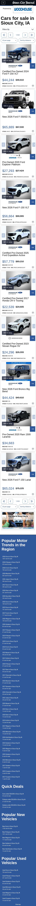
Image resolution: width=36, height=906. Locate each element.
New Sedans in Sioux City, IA (10, 844)
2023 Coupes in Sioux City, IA (11, 772)
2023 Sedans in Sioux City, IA (11, 744)
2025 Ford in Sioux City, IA (10, 642)
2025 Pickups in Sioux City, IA (11, 665)
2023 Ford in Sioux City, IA (10, 648)
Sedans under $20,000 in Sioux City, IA (13, 806)
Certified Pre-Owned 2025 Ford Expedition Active (15, 254)
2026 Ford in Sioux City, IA (10, 569)
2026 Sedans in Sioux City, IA (11, 625)
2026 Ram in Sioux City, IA (10, 591)
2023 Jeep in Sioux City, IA (10, 699)
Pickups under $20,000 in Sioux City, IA (13, 800)
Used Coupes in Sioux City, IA (11, 899)
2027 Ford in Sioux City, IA (10, 614)
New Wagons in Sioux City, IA (11, 838)
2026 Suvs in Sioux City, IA (10, 557)
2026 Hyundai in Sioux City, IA (11, 597)
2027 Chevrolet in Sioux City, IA (11, 676)
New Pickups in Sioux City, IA (10, 833)
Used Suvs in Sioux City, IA (10, 871)
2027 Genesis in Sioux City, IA (11, 687)
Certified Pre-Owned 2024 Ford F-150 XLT (15, 72)
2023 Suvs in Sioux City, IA (10, 608)
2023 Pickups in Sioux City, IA (11, 636)
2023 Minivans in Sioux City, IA (11, 761)
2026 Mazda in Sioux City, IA (10, 574)
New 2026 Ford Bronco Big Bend (16, 390)
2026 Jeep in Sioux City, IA (10, 580)
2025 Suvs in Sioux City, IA (10, 603)
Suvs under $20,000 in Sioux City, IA (13, 795)
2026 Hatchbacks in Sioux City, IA (12, 738)
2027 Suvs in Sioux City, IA (10, 586)
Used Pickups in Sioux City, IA (11, 877)
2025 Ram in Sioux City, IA (10, 716)
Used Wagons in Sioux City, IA (11, 894)
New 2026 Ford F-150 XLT (15, 207)
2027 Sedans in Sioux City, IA (11, 766)
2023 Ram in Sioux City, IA (10, 710)
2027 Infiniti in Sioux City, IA (10, 659)
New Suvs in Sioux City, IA (10, 827)
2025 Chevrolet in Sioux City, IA (11, 693)
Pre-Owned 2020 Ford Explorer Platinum (13, 163)
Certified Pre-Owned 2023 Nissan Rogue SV (15, 345)
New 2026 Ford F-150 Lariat (16, 480)
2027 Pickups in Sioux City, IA (11, 631)
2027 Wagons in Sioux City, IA (11, 727)
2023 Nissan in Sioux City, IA (10, 653)
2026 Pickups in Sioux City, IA (11, 563)
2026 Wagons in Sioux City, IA (11, 620)
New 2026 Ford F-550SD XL (16, 117)
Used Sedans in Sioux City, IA (11, 882)
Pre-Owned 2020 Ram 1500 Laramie (16, 435)
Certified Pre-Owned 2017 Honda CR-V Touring (15, 299)
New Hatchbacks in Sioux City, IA (12, 850)
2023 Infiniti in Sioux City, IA (10, 721)
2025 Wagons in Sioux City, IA (11, 749)
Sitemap (18, 904)
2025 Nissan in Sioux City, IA (10, 704)
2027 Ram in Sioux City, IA (10, 670)
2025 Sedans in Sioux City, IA (11, 755)
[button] (3, 54)
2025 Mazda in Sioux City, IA (10, 682)
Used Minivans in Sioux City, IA (11, 888)
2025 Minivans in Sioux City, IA (11, 732)
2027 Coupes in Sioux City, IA (11, 778)
